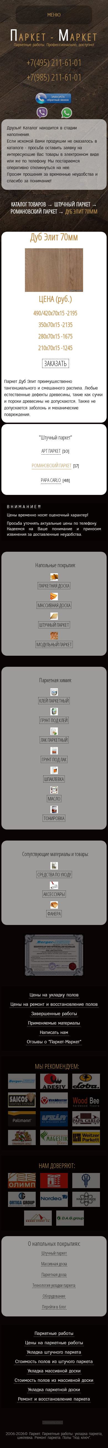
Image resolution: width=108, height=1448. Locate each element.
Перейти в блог (54, 1307)
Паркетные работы (54, 1333)
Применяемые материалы (54, 1022)
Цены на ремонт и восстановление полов (54, 1004)
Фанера (54, 913)
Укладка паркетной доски (54, 1389)
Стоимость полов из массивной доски (54, 1380)
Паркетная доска (54, 585)
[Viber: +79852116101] (42, 113)
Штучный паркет (54, 625)
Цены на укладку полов (54, 994)
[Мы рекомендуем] (22, 1087)
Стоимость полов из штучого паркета (54, 1361)
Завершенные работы (54, 1013)
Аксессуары (54, 894)
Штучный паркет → (75, 204)
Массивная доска (54, 605)
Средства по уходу (54, 874)
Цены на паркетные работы (54, 1342)
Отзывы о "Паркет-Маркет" (54, 1041)
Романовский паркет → (37, 211)
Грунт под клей (54, 720)
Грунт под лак (54, 759)
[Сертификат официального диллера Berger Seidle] (54, 975)
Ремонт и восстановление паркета (54, 1398)
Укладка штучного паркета (54, 1352)
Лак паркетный (54, 740)
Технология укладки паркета (54, 1285)
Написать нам (54, 1032)
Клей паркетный (54, 700)
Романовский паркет (51, 466)
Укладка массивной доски (54, 1370)
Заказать (55, 363)
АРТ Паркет (51, 451)
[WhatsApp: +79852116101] (66, 113)
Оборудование (54, 1296)
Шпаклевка (54, 779)
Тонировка (54, 818)
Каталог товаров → (32, 204)
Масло (54, 798)
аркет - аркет (54, 36)
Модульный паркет (54, 644)
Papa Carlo (51, 480)
